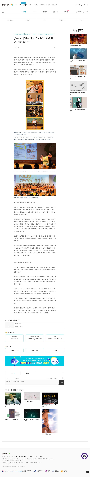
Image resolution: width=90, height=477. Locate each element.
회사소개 (3, 456)
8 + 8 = (48, 378)
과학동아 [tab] (27, 20)
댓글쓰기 (28, 373)
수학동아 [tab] (45, 20)
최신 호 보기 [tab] (10, 20)
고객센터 (35, 456)
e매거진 (24, 12)
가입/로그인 (77, 4)
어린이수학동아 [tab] (80, 20)
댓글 (13, 373)
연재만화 (45, 12)
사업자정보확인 (18, 462)
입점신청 (41, 456)
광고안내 (30, 456)
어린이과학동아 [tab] (62, 20)
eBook (34, 12)
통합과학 (55, 12)
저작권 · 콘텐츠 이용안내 (12, 456)
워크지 (66, 12)
